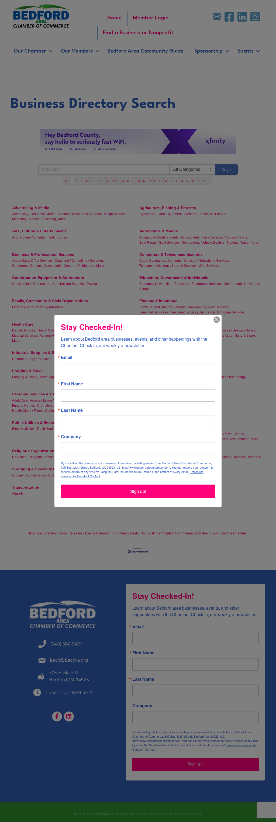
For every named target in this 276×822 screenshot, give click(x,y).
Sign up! (138, 491)
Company (71, 436)
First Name (72, 384)
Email (66, 357)
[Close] (216, 319)
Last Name (72, 410)
